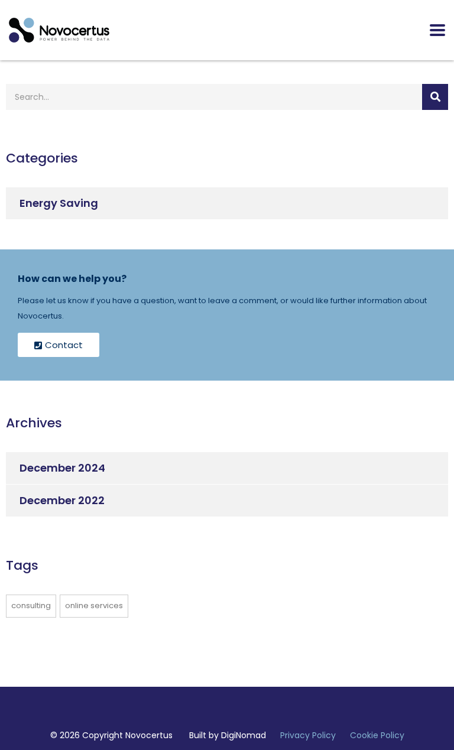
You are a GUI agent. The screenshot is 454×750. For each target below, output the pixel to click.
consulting (31, 605)
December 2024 (62, 467)
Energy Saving (59, 203)
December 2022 (62, 500)
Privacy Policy (308, 735)
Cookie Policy (377, 735)
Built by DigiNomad (227, 735)
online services (94, 605)
